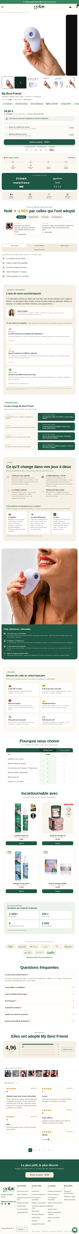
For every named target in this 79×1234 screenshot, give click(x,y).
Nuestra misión (52, 1209)
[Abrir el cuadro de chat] (74, 1230)
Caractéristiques (39, 245)
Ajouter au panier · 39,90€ (39, 1175)
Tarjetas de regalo (69, 1196)
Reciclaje (34, 1220)
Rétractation (35, 1211)
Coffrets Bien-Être (22, 1212)
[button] (39, 100)
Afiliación (50, 1206)
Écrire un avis (67, 1049)
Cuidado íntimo (21, 1206)
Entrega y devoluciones (39, 1203)
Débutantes (21, 217)
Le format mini (56, 217)
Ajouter (21, 843)
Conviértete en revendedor (36, 1198)
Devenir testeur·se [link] (53, 1194)
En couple (45, 217)
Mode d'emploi (65, 245)
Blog (49, 1220)
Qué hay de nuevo (22, 1191)
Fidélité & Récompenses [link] (55, 1203)
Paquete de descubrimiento (68, 1192)
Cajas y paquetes (22, 1194)
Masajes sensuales (23, 1203)
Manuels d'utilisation (38, 1214)
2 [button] (34, 1150)
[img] (11, 1089)
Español (22, 1229)
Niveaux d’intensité (39, 249)
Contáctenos (35, 1191)
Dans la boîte (14, 245)
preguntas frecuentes (38, 1224)
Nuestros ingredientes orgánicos (54, 1213)
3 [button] (39, 1150)
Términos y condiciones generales (52, 1231)
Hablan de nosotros (54, 1217)
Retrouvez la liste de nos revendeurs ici (39, 957)
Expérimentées (33, 217)
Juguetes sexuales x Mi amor (24, 1198)
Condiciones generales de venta (40, 1207)
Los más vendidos (22, 1209)
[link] (2, 1204)
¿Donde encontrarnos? (39, 1194)
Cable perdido (36, 1217)
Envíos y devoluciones (71, 1231)
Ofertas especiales (69, 1199)
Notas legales (36, 1231)
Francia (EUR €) (8, 1228)
